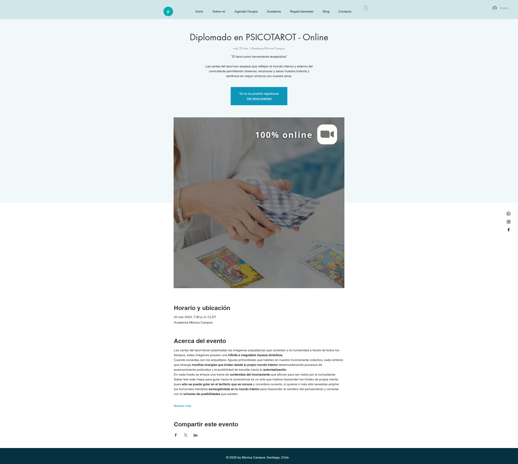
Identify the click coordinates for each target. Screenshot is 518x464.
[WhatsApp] (508, 213)
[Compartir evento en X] (186, 435)
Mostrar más (182, 406)
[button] (366, 7)
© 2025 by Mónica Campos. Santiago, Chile (257, 457)
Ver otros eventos (259, 98)
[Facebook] (508, 229)
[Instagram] (508, 221)
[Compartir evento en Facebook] (176, 435)
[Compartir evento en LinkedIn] (195, 435)
